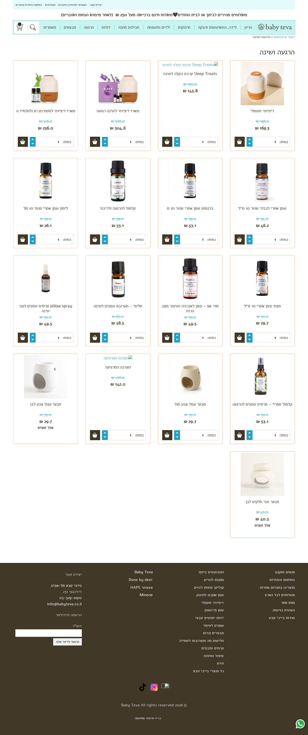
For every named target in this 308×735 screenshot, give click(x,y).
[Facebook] (165, 687)
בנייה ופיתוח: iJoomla (148, 718)
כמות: (283, 141)
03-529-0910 (70, 597)
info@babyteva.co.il (64, 604)
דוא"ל (77, 626)
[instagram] (154, 687)
